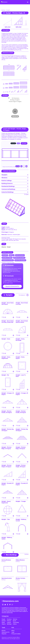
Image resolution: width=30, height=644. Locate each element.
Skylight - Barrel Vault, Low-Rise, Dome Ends (8, 321)
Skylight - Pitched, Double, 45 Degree (21, 411)
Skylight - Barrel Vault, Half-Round (8, 303)
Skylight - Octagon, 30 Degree (8, 393)
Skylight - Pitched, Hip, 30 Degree (8, 429)
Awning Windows (6, 560)
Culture (15, 624)
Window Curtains (20, 578)
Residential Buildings (19, 257)
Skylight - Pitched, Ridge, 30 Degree (7, 447)
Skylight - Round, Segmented (6, 502)
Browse (3, 630)
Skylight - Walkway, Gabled (7, 538)
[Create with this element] (28, 194)
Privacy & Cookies (16, 633)
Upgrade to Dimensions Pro (12, 286)
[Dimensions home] (4, 2)
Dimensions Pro (5, 632)
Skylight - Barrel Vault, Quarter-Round (22, 321)
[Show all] (21, 166)
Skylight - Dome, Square (20, 357)
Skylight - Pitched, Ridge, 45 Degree (21, 447)
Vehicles (15, 619)
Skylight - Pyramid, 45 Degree (22, 484)
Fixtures (9, 620)
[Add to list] (26, 194)
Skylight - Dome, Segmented (6, 357)
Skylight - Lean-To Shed (21, 375)
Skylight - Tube (6, 519)
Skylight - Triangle (21, 501)
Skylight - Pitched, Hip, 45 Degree (22, 429)
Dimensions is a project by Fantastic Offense (11, 637)
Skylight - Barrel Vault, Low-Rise (22, 303)
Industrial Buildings (20, 260)
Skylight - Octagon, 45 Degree (22, 393)
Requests (4, 633)
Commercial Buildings (7, 260)
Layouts (9, 622)
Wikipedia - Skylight (6, 247)
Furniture (9, 619)
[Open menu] (27, 2)
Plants (3, 622)
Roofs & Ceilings (20, 255)
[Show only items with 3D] (27, 295)
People (3, 619)
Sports (14, 620)
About (13, 630)
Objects (4, 624)
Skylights (8, 10)
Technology (16, 622)
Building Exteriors (7, 257)
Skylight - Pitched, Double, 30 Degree (7, 411)
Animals (4, 620)
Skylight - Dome (6, 339)
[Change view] (26, 166)
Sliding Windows (20, 560)
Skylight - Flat (5, 375)
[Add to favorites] (24, 194)
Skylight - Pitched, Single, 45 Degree (21, 466)
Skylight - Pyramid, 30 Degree (7, 484)
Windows (11, 255)
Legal (13, 632)
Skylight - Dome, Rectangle (20, 339)
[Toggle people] (24, 166)
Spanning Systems (7, 578)
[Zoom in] (19, 166)
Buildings (3, 10)
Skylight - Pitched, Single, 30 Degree (7, 466)
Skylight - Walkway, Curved (21, 520)
